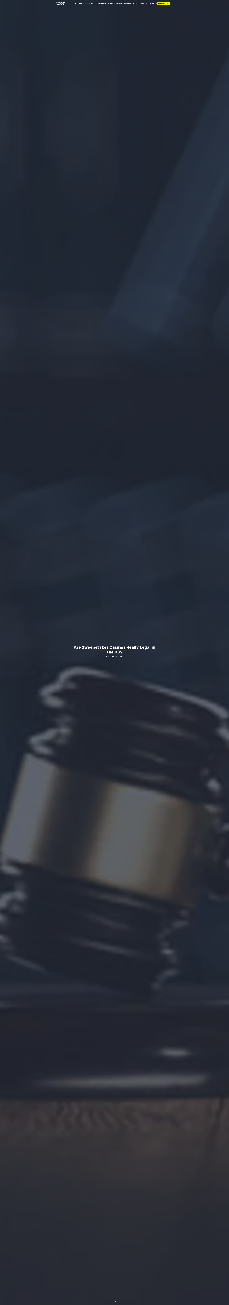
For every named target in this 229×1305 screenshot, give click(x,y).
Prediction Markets (98, 3)
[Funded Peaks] (60, 3)
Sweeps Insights (116, 3)
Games (128, 3)
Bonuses (151, 3)
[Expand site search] (173, 3)
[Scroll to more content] (114, 1302)
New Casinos (139, 3)
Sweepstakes (81, 3)
